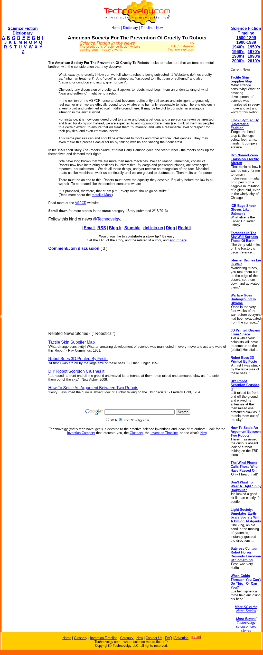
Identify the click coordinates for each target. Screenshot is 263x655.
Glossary (136, 433)
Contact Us (154, 638)
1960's (238, 51)
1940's (238, 47)
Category (127, 638)
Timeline (147, 28)
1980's (238, 56)
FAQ (168, 638)
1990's (254, 56)
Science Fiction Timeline (246, 30)
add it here (178, 240)
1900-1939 (246, 42)
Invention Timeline (164, 433)
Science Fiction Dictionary (23, 30)
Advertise (181, 638)
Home (115, 28)
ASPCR (80, 203)
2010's (254, 61)
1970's (254, 51)
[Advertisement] (22, 135)
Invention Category (81, 433)
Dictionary (130, 28)
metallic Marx (102, 195)
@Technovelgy (106, 219)
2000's (238, 61)
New (159, 28)
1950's (254, 47)
